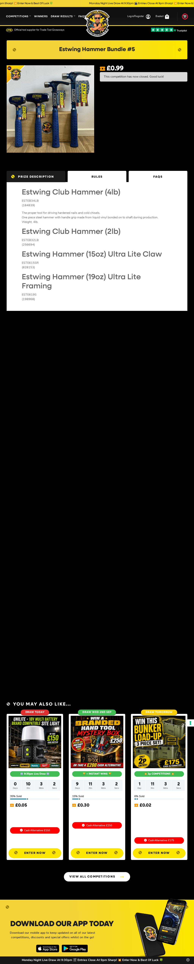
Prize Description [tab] (36, 176)
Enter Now (35, 853)
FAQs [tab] (158, 176)
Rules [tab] (97, 176)
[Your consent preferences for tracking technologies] (190, 723)
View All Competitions (92, 876)
